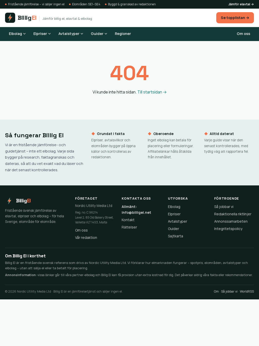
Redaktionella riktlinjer (232, 214)
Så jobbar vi (223, 206)
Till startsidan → (152, 92)
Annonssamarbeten (231, 221)
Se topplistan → (235, 17)
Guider (97, 33)
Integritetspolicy (228, 228)
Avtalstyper (68, 33)
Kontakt (128, 219)
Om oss (243, 33)
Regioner (123, 33)
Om (216, 291)
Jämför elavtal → (241, 4)
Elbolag (15, 33)
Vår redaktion (86, 237)
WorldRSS (247, 291)
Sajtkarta (175, 236)
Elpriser (40, 33)
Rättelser (129, 227)
